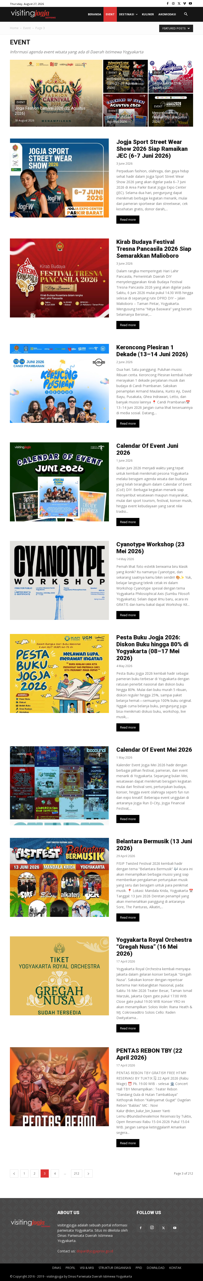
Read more (128, 219)
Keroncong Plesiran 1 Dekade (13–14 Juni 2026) (152, 351)
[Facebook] (168, 3)
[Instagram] (173, 3)
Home (14, 28)
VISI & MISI (87, 1268)
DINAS (56, 1268)
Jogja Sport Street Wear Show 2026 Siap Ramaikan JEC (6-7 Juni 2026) (152, 148)
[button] (185, 14)
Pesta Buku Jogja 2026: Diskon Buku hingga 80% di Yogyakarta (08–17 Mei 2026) (152, 648)
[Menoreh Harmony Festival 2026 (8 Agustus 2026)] (171, 110)
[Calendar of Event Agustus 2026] (125, 110)
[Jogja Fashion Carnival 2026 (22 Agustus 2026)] (56, 100)
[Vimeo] (184, 3)
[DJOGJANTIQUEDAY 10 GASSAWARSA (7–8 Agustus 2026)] (171, 76)
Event (27, 28)
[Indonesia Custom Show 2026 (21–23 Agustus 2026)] (125, 76)
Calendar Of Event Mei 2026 (154, 749)
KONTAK (175, 1268)
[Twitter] (179, 3)
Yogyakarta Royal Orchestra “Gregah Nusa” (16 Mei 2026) (154, 946)
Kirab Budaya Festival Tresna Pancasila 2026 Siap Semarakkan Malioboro (153, 248)
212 (76, 1173)
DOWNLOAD (156, 1268)
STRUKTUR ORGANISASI (115, 1268)
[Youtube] (190, 3)
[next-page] (88, 1173)
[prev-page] (14, 1173)
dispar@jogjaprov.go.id (94, 1251)
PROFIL (70, 1268)
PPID (139, 1268)
